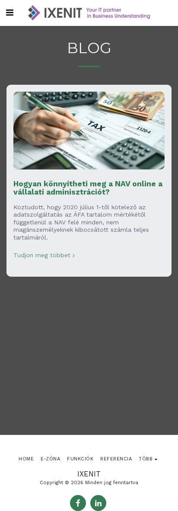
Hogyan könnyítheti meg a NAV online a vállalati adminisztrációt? (87, 187)
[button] (9, 12)
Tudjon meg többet (41, 255)
